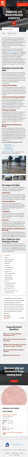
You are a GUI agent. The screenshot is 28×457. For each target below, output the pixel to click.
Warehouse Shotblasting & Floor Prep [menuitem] (11, 290)
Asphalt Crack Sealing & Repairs (10, 145)
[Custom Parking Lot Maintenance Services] (23, 177)
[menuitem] (22, 4)
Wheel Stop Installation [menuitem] (8, 277)
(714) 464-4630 (10, 423)
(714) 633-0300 (10, 422)
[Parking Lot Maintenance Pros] (16, 177)
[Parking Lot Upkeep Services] (8, 177)
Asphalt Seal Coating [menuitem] (8, 271)
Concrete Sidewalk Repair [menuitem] (9, 267)
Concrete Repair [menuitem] (6, 265)
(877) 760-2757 (10, 420)
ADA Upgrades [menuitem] (6, 281)
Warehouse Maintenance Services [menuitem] (9, 288)
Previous (4, 165)
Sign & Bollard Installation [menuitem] (9, 278)
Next (24, 165)
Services (3, 33)
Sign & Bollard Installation (9, 149)
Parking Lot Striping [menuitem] (8, 275)
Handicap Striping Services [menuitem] (9, 284)
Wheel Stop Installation (8, 148)
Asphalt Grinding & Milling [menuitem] (9, 259)
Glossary (14, 151)
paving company (13, 52)
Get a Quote (14, 381)
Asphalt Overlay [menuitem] (7, 263)
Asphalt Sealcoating (8, 144)
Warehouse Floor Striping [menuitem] (9, 292)
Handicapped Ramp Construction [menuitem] (10, 283)
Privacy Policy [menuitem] (15, 453)
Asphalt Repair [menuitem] (6, 257)
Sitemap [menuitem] (21, 453)
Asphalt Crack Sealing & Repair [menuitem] (10, 273)
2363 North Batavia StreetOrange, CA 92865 (7, 417)
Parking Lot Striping (8, 147)
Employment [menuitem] (7, 453)
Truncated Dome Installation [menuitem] (9, 286)
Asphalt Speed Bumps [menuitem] (8, 261)
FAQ (10, 151)
